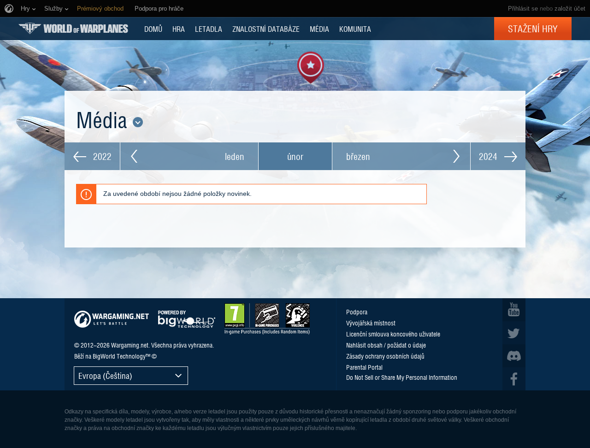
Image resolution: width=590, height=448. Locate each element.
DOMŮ (153, 29)
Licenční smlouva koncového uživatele (393, 333)
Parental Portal (364, 366)
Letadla (208, 29)
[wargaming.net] (111, 319)
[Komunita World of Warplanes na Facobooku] (513, 378)
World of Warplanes (73, 28)
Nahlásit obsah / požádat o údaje (386, 344)
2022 (101, 156)
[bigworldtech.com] (186, 319)
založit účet (570, 8)
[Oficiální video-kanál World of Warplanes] (513, 309)
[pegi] (267, 319)
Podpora (356, 311)
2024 (489, 156)
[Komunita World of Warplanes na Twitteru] (513, 332)
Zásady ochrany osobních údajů (385, 355)
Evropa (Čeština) (105, 375)
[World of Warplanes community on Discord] (513, 355)
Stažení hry (533, 28)
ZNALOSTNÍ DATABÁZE (266, 29)
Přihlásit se (523, 8)
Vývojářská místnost (370, 322)
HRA (178, 29)
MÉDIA (319, 29)
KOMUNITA (355, 29)
